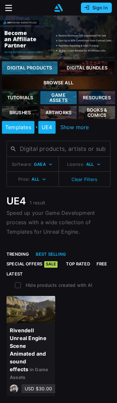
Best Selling (51, 254)
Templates (18, 127)
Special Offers (31, 263)
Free (102, 263)
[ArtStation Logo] (58, 8)
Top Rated (78, 263)
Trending (17, 254)
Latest (14, 273)
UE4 (47, 127)
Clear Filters (85, 179)
